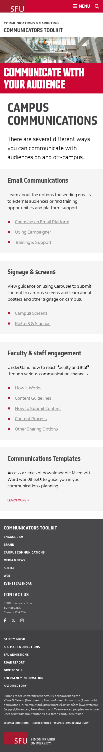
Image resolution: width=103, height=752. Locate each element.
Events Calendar (18, 583)
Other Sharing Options (36, 429)
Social (9, 568)
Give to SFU (13, 670)
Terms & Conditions (16, 723)
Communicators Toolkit (33, 30)
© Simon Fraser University (71, 723)
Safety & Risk (14, 639)
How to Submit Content (38, 408)
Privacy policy (41, 723)
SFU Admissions (16, 655)
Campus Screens (31, 313)
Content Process (31, 418)
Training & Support (33, 242)
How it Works (28, 388)
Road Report (14, 662)
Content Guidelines (33, 398)
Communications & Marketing (31, 23)
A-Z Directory (15, 686)
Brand (9, 545)
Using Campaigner (33, 232)
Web (7, 576)
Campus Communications (24, 552)
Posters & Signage (32, 323)
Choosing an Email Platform (42, 222)
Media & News (14, 560)
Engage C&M (13, 537)
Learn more (17, 500)
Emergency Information (24, 678)
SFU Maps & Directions (22, 647)
